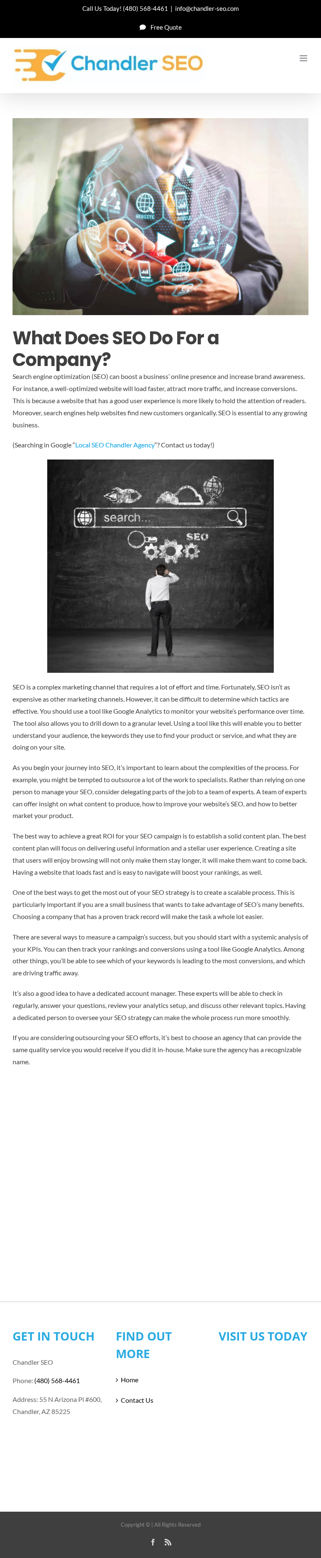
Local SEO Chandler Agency (115, 445)
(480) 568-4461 (145, 8)
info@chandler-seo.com (207, 8)
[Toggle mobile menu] (304, 58)
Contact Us (137, 1400)
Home (129, 1380)
